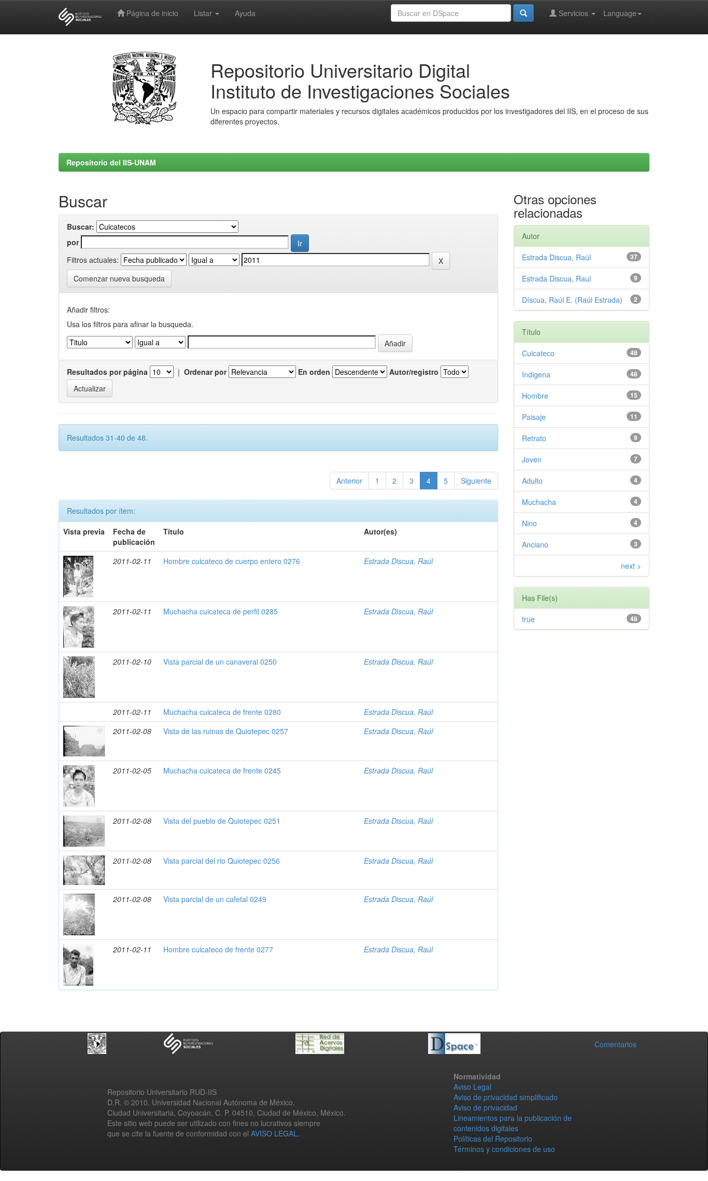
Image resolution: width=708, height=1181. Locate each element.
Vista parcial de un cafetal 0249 (214, 899)
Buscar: (80, 226)
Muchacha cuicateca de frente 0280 (222, 712)
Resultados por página (107, 372)
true (528, 619)
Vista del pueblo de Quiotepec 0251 (221, 821)
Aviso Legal (472, 1086)
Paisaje (534, 417)
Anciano (535, 544)
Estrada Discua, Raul (556, 278)
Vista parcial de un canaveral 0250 (220, 661)
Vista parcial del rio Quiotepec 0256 (221, 860)
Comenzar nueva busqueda (119, 278)
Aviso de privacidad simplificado (506, 1097)
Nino (529, 523)
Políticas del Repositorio (493, 1138)
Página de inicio (151, 13)
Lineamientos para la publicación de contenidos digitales (513, 1123)
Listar (204, 13)
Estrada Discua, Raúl (398, 561)
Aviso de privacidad (485, 1107)
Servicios (573, 13)
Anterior (349, 480)
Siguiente (476, 480)
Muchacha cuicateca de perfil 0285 (220, 611)
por (73, 242)
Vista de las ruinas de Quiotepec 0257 (225, 731)
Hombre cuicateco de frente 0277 (218, 949)
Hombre (535, 395)
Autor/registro (413, 372)
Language (619, 13)
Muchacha (539, 502)
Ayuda (245, 13)
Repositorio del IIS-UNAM (111, 162)
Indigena (536, 374)
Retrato (534, 438)
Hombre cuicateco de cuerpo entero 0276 (231, 561)
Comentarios (615, 1044)
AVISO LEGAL (274, 1133)
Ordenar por (205, 372)
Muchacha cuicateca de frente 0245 (222, 770)
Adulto (532, 480)
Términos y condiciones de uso (504, 1149)
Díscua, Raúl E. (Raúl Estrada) (572, 299)
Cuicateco (538, 353)
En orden (314, 372)
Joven (532, 459)
